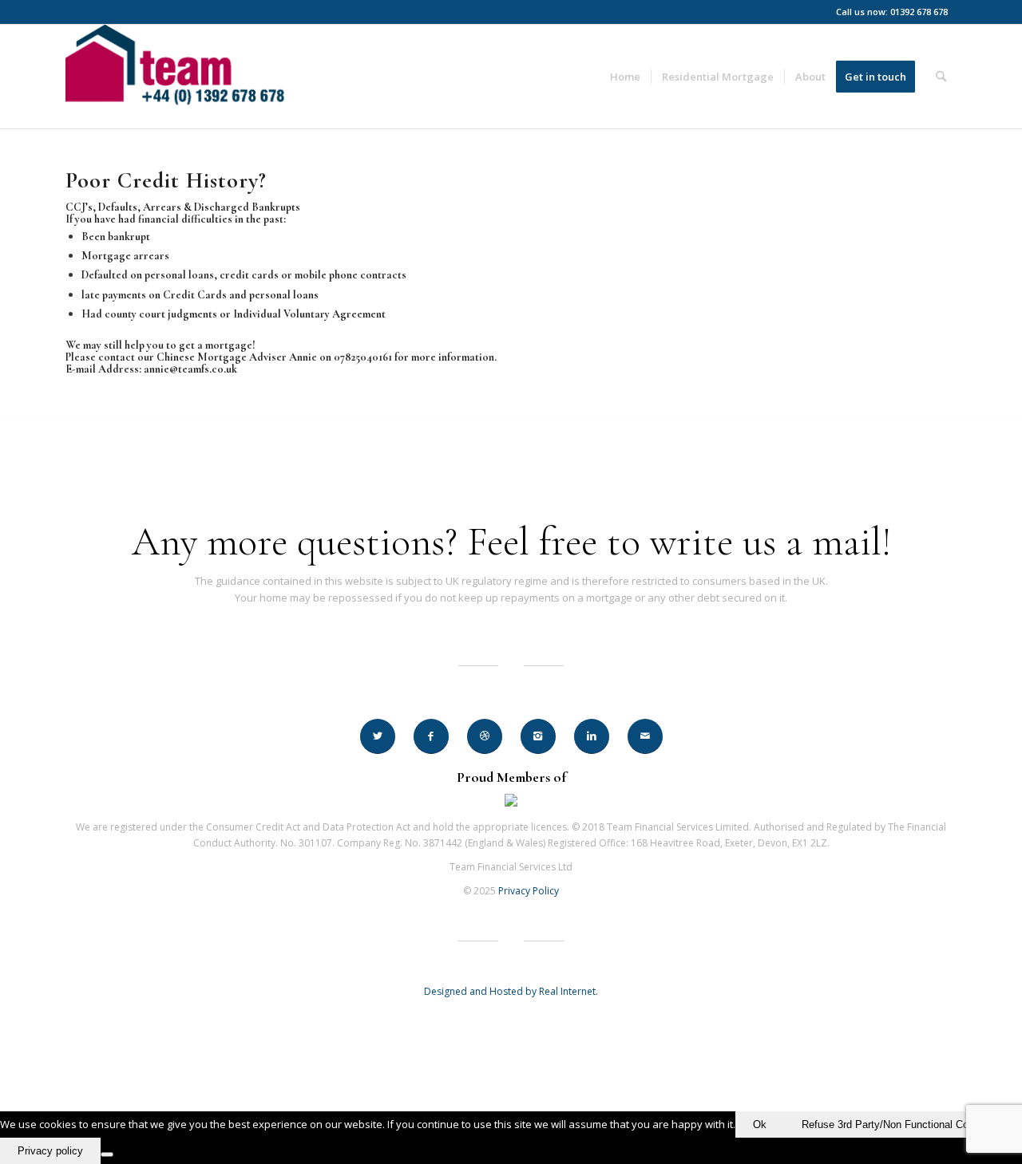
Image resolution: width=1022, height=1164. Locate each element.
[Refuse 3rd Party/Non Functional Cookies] (107, 1154)
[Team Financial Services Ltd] (183, 76)
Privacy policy (50, 1151)
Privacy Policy (528, 891)
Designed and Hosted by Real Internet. (511, 991)
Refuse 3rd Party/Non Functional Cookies (897, 1124)
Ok (759, 1124)
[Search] (941, 76)
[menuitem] (625, 76)
